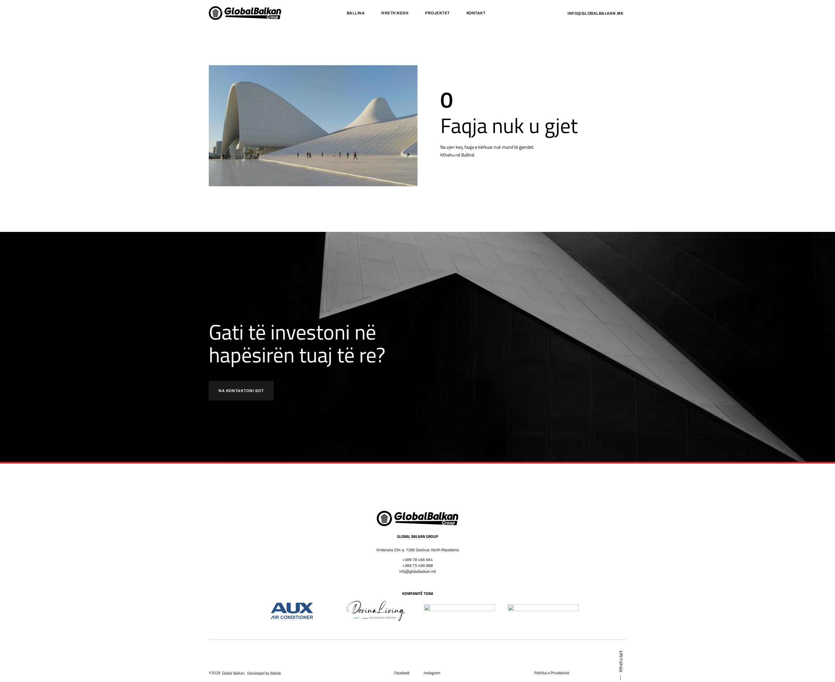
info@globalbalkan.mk (417, 571)
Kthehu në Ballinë (457, 154)
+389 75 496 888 (417, 565)
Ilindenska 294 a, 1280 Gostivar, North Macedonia (417, 550)
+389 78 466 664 (417, 559)
